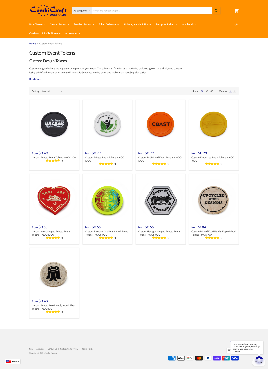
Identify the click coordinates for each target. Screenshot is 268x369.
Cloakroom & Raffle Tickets (44, 33)
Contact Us (52, 348)
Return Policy (87, 348)
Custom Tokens (58, 24)
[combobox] (12, 361)
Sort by (35, 91)
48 (211, 91)
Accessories (71, 33)
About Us (40, 348)
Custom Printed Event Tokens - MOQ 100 (54, 157)
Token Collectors (108, 24)
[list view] (234, 91)
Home (32, 43)
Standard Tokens (83, 24)
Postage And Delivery (69, 348)
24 (202, 91)
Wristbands (188, 24)
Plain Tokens (36, 24)
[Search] (216, 10)
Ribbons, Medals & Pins (136, 24)
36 (206, 91)
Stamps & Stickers (165, 24)
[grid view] (230, 91)
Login (235, 24)
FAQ (31, 348)
